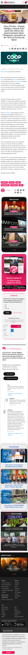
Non (6, 306)
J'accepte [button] (8, 652)
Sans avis (7, 308)
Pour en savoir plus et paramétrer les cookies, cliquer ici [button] (12, 648)
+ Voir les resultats (17, 312)
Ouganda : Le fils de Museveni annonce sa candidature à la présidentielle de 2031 (11, 6)
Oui (6, 305)
